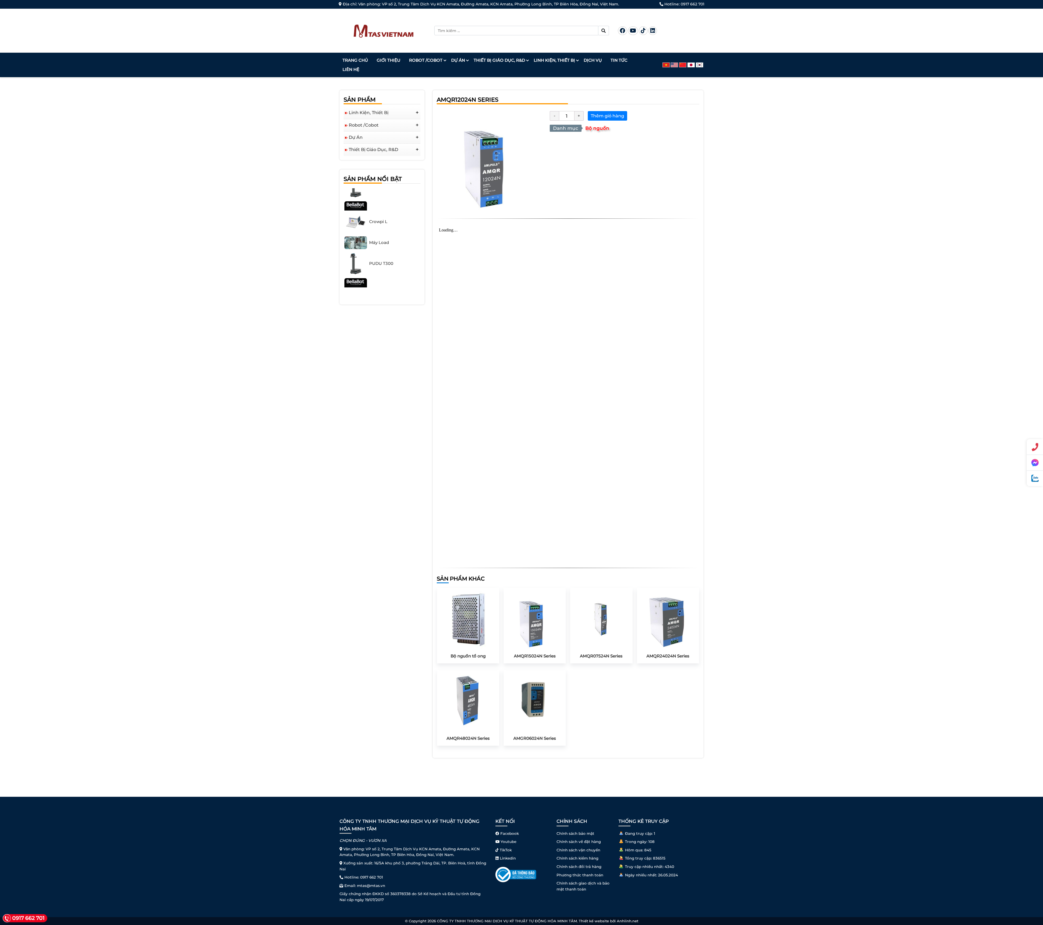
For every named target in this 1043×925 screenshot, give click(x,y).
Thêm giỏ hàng (607, 115)
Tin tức (619, 60)
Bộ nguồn (597, 128)
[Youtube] (633, 30)
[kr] (700, 65)
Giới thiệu (388, 60)
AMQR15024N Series (535, 656)
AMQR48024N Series (468, 738)
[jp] (691, 65)
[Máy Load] (355, 225)
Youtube (507, 841)
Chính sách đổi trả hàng (579, 866)
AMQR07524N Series (601, 656)
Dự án (458, 60)
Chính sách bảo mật (575, 833)
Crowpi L (378, 204)
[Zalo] (1035, 478)
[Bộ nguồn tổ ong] (468, 618)
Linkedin (507, 858)
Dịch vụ (593, 60)
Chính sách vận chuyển (578, 850)
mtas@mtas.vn (371, 885)
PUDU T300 (381, 246)
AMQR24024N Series (667, 656)
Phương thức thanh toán (580, 875)
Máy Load (379, 225)
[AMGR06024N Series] (535, 701)
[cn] (683, 65)
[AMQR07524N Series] (601, 618)
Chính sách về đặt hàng (579, 841)
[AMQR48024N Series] (468, 701)
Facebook (509, 833)
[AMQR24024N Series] (668, 618)
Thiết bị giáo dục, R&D (499, 60)
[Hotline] (1035, 447)
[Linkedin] (652, 30)
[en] (675, 65)
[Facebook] (622, 30)
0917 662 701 (692, 4)
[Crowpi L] (355, 204)
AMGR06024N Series (534, 738)
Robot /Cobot (425, 60)
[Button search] (603, 30)
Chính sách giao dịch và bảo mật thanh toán (583, 886)
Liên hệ (351, 69)
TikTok (505, 850)
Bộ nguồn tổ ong (468, 656)
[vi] (666, 65)
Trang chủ (355, 60)
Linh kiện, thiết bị (554, 60)
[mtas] (383, 30)
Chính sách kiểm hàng (577, 858)
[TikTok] (643, 30)
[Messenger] (1035, 463)
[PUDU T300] (355, 246)
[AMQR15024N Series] (535, 618)
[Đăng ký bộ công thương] (515, 874)
